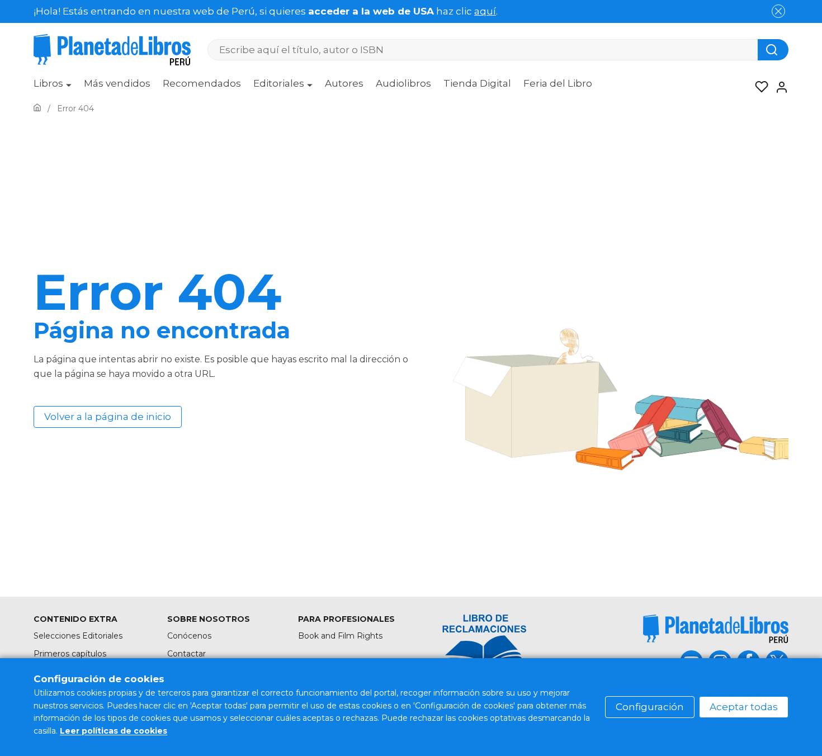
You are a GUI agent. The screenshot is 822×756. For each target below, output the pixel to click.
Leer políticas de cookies (113, 731)
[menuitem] (53, 87)
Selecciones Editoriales (78, 636)
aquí (485, 11)
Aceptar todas (744, 706)
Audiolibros (403, 83)
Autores (344, 83)
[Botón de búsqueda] (773, 49)
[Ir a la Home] (37, 108)
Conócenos (189, 636)
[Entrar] (778, 87)
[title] (715, 629)
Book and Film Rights (340, 636)
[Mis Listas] (758, 87)
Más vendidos (117, 83)
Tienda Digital (477, 83)
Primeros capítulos (70, 654)
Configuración (650, 706)
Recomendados (202, 83)
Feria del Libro (557, 83)
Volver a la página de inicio (107, 416)
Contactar (186, 654)
